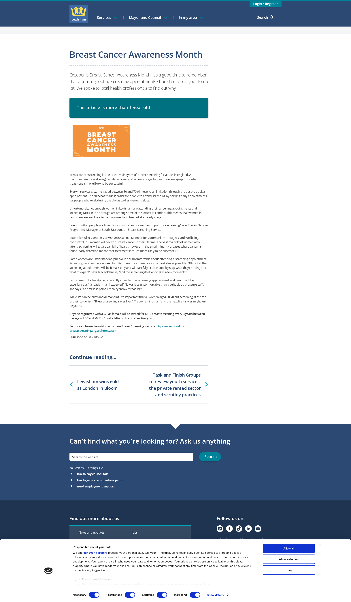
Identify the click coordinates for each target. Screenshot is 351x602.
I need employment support (95, 486)
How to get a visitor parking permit (100, 480)
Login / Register (265, 3)
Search (262, 17)
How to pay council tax (92, 474)
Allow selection (289, 559)
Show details (215, 594)
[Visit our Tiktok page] (239, 528)
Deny (289, 569)
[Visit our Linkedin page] (248, 528)
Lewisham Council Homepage (78, 14)
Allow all (288, 548)
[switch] (130, 595)
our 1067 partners (95, 552)
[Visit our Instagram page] (220, 528)
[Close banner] (320, 545)
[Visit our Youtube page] (258, 528)
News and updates (91, 532)
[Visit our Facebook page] (229, 528)
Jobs (135, 532)
